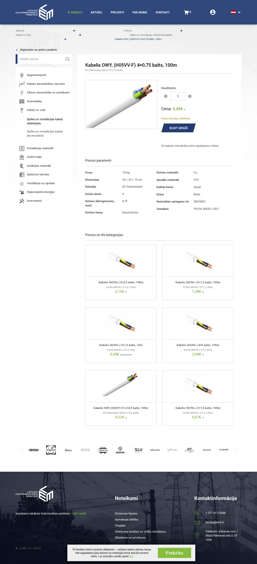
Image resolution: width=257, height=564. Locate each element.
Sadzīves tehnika (38, 174)
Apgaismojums (36, 75)
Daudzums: (168, 88)
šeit (131, 556)
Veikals (128, 30)
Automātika (34, 101)
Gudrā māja (34, 157)
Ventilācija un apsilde (41, 183)
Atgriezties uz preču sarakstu (38, 49)
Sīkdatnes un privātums (130, 537)
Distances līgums (126, 513)
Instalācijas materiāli (40, 148)
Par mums (139, 12)
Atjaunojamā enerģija (40, 192)
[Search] (67, 59)
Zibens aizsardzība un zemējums (48, 92)
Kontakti (162, 12)
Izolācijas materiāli (39, 165)
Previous (20, 450)
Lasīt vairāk (78, 513)
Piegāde (120, 525)
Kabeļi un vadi (23, 35)
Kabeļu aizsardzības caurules (46, 84)
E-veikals (75, 12)
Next (236, 450)
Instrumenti (34, 201)
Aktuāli (96, 12)
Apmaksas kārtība (126, 519)
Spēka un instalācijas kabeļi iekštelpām (151, 35)
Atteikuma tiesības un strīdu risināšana (140, 531)
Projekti (117, 12)
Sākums (20, 30)
